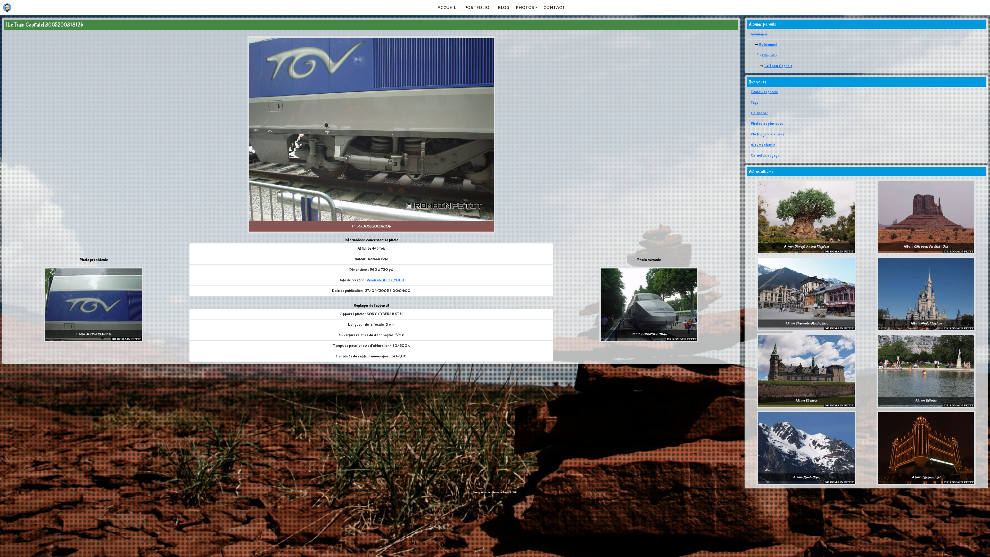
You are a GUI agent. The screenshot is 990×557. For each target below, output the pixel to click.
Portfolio (476, 7)
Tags (754, 102)
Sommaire (759, 34)
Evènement (768, 44)
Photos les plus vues (767, 123)
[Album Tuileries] (926, 370)
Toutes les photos (764, 91)
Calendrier (759, 113)
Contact (554, 7)
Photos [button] (525, 7)
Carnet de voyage (765, 155)
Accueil (447, 7)
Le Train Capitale (778, 65)
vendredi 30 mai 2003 (385, 280)
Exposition (770, 55)
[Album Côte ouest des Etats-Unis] (926, 216)
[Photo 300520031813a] (93, 304)
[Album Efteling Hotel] (926, 447)
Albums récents (763, 144)
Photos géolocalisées (767, 134)
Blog (503, 7)
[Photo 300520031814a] (648, 304)
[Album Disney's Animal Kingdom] (806, 216)
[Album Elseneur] (806, 370)
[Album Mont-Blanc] (806, 447)
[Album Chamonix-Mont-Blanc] (806, 293)
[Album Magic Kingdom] (926, 293)
